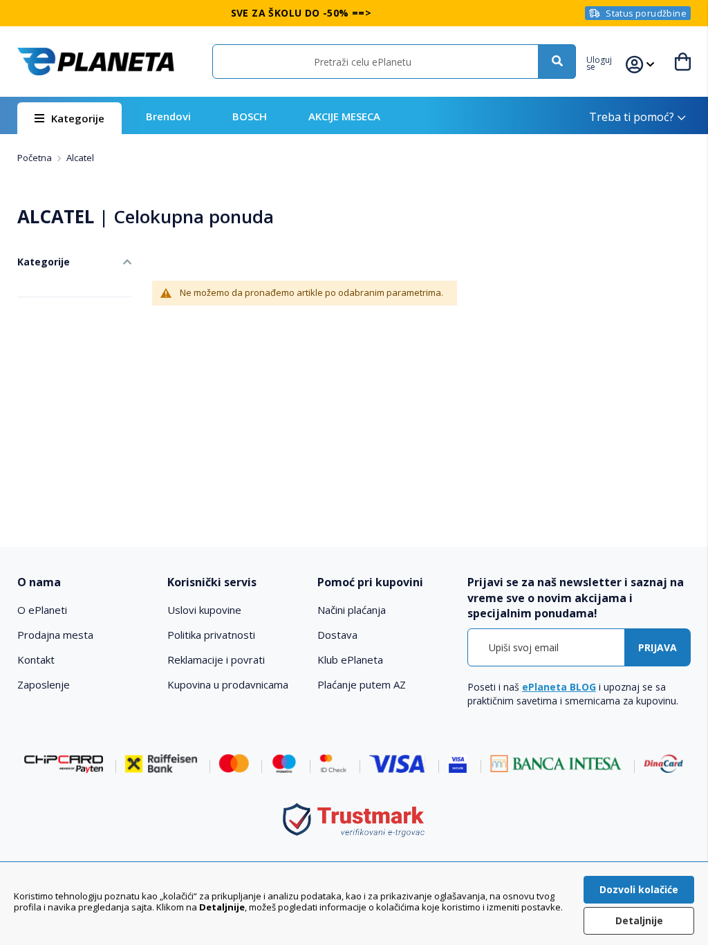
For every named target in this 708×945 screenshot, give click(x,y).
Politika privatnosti (211, 635)
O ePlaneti (42, 610)
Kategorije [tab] (43, 261)
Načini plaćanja (351, 610)
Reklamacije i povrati (216, 659)
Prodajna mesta (55, 635)
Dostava (337, 635)
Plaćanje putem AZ (361, 684)
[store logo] (95, 61)
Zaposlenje (43, 684)
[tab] (85, 582)
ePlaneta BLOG (559, 686)
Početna (35, 157)
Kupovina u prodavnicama (227, 684)
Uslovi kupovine (204, 610)
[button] (606, 61)
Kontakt (36, 659)
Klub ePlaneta (350, 659)
